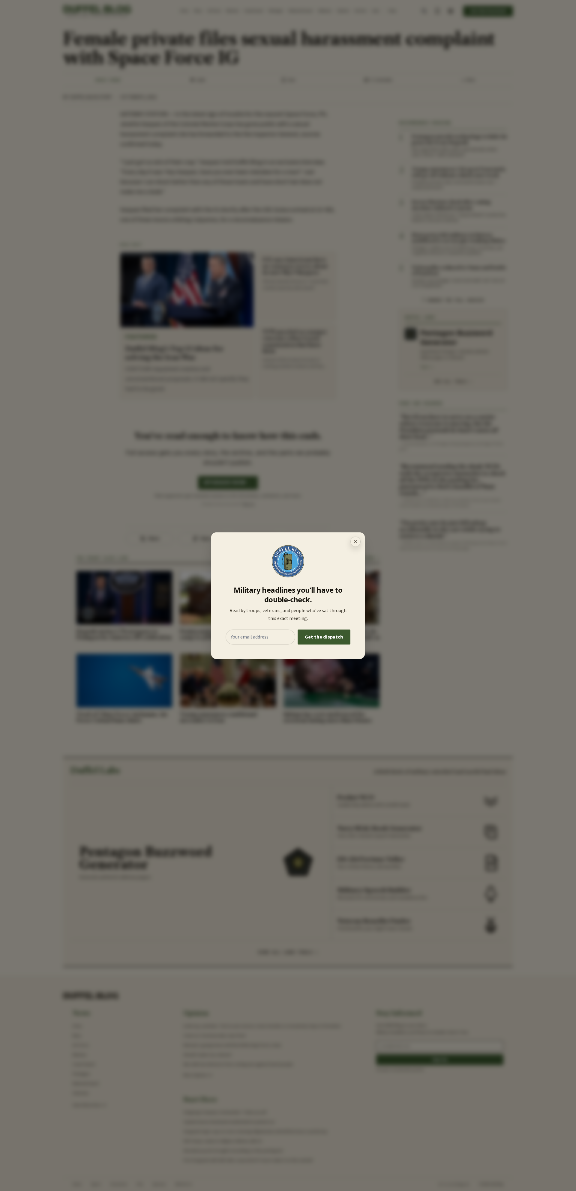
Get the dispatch (324, 637)
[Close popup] (355, 542)
